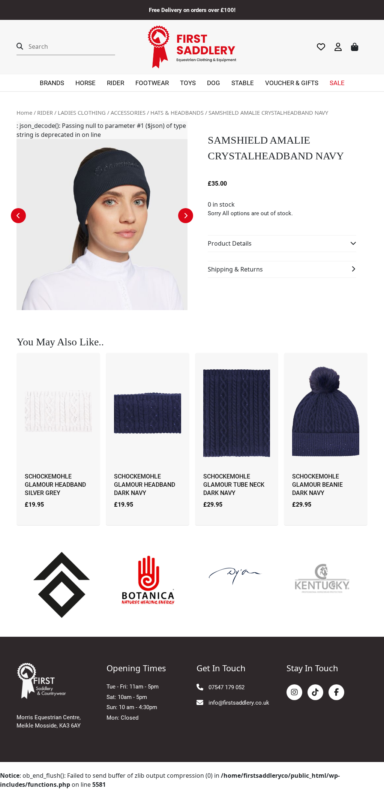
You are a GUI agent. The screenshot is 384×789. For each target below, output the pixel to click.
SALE (337, 82)
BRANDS (52, 82)
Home (24, 112)
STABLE (242, 82)
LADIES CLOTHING (82, 112)
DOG (213, 82)
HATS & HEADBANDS (177, 112)
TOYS (188, 82)
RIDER (115, 82)
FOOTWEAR (152, 82)
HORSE (85, 82)
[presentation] (18, 215)
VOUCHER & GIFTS (291, 82)
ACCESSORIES (128, 112)
